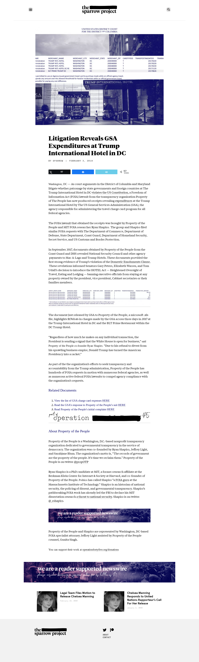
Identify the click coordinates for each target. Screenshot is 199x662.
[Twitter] (104, 630)
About (106, 635)
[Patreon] (112, 630)
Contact (107, 637)
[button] (30, 9)
